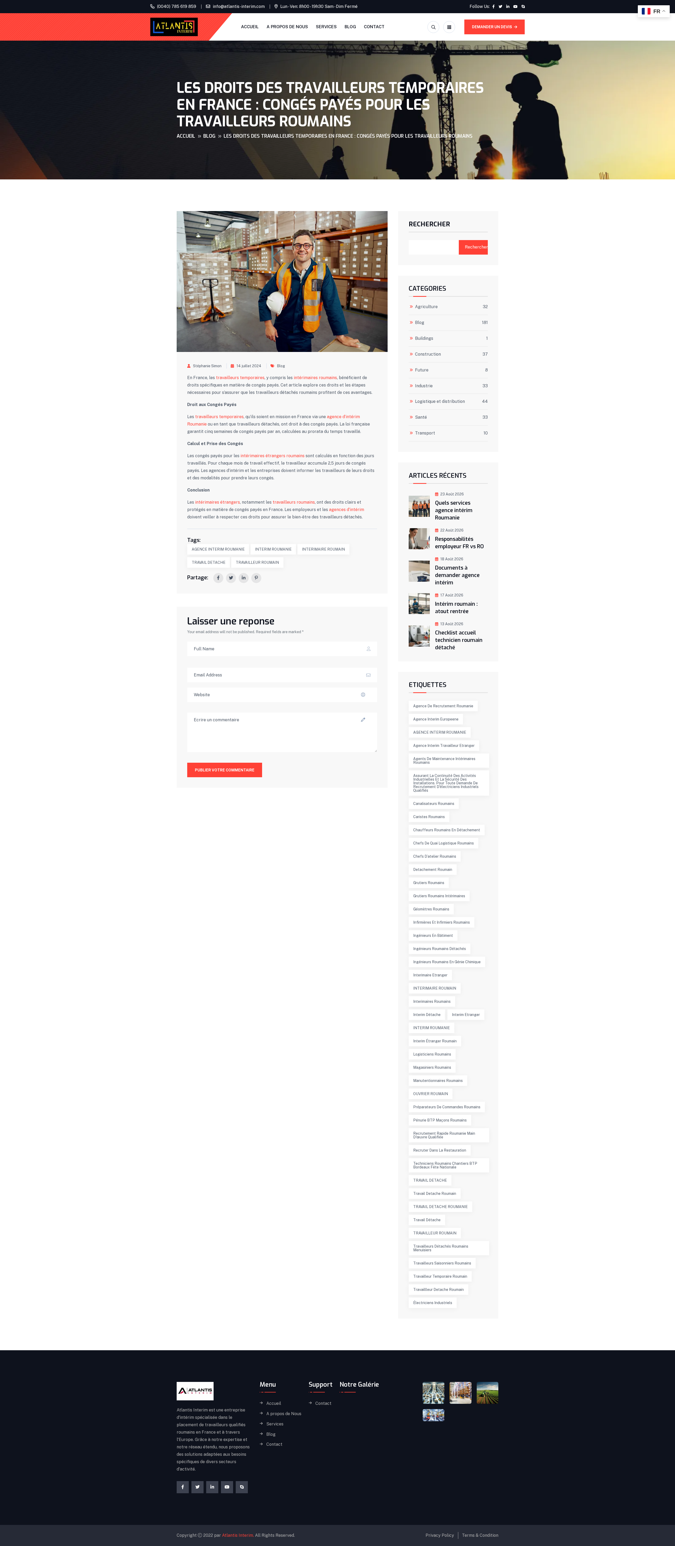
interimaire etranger (430, 975)
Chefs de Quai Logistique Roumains (443, 843)
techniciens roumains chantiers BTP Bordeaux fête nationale (445, 1165)
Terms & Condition (480, 1535)
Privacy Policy (440, 1535)
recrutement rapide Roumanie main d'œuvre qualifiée (444, 1135)
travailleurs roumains (294, 502)
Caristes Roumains (429, 817)
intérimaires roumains (315, 377)
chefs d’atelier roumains (434, 856)
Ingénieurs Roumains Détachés (439, 949)
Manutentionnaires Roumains (438, 1081)
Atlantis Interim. (238, 1535)
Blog (350, 26)
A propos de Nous (287, 26)
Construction (428, 354)
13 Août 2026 (451, 624)
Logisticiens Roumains (432, 1054)
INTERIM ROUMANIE (273, 549)
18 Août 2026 (451, 559)
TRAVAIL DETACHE (208, 562)
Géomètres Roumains (431, 909)
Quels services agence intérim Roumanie (453, 510)
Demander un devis (492, 27)
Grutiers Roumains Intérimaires (439, 896)
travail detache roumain (434, 1193)
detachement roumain (432, 869)
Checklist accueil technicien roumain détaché (459, 640)
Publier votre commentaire (224, 770)
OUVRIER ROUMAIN (430, 1094)
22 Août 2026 (452, 530)
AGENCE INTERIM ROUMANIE (218, 549)
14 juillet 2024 (249, 366)
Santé (421, 417)
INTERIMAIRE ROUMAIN (323, 549)
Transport (425, 433)
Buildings (424, 338)
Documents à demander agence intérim (457, 575)
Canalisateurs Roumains (433, 803)
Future (421, 370)
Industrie (424, 386)
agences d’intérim (346, 509)
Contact (374, 26)
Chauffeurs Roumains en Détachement (446, 830)
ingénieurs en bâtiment (433, 935)
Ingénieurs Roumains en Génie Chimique (447, 962)
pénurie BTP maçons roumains (440, 1120)
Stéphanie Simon (207, 366)
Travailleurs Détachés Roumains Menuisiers (440, 1248)
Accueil (250, 26)
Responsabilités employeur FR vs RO (459, 543)
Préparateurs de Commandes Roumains (446, 1107)
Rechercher (429, 224)
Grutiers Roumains (428, 883)
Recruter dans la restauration (439, 1150)
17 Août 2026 (451, 595)
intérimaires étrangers (217, 502)
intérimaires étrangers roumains (272, 455)
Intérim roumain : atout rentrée (456, 607)
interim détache (427, 1015)
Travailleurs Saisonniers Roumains (442, 1263)
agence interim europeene (436, 719)
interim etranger (466, 1015)
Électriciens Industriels (432, 1303)
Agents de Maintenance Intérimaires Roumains (444, 761)
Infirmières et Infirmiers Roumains (441, 922)
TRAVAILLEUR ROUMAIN (257, 562)
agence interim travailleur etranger (444, 745)
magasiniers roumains (432, 1067)
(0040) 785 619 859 (176, 6)
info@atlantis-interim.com (239, 6)
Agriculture (426, 306)
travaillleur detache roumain (438, 1289)
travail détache (427, 1220)
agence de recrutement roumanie (443, 706)
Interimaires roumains (432, 1001)
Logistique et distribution (440, 401)
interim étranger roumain (435, 1041)
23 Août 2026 (452, 494)
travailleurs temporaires (239, 377)
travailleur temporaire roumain (440, 1276)
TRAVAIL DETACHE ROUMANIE (440, 1207)
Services (326, 26)
